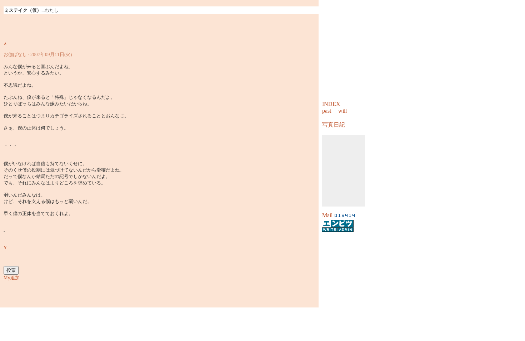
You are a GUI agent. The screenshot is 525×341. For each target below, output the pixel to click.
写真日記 (333, 125)
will (342, 111)
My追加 (12, 277)
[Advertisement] (262, 318)
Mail (327, 215)
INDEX (331, 104)
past (326, 111)
